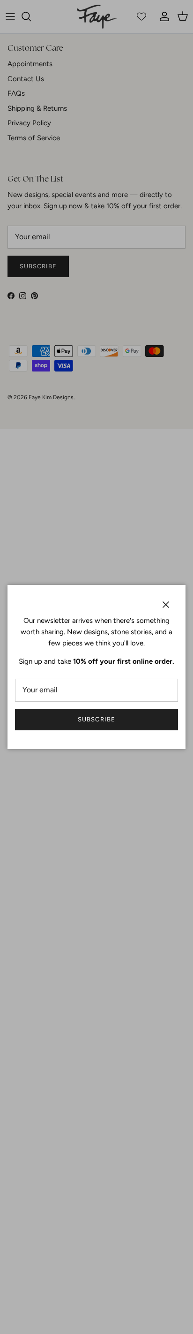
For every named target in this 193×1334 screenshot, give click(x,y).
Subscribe (96, 719)
